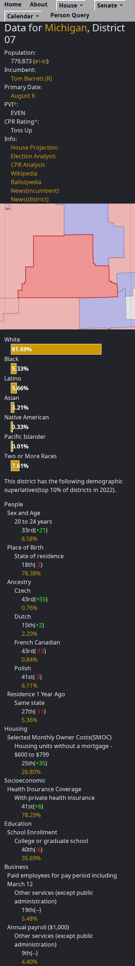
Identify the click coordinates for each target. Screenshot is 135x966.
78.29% (31, 815)
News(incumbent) (35, 191)
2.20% (29, 634)
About (39, 4)
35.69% (31, 858)
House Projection (34, 147)
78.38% (31, 573)
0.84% (29, 660)
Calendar (21, 16)
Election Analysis (33, 156)
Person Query (69, 15)
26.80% (31, 772)
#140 (41, 61)
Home (12, 4)
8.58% (29, 539)
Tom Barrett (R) (31, 78)
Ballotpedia (26, 182)
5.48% (29, 918)
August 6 (23, 96)
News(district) (30, 199)
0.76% (29, 608)
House (68, 5)
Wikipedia (24, 173)
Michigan (66, 27)
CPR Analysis (28, 165)
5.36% (29, 720)
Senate (107, 5)
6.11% (29, 685)
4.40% (29, 962)
